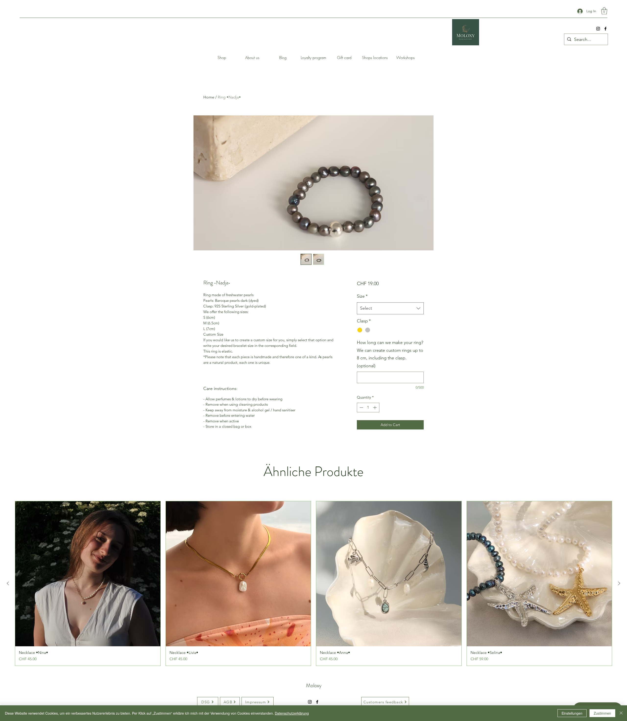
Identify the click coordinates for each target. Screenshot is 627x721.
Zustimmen (602, 713)
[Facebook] (605, 28)
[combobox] (390, 308)
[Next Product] (619, 583)
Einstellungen (572, 713)
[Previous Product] (8, 583)
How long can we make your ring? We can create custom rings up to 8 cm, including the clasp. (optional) (390, 354)
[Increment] (375, 407)
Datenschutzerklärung (292, 713)
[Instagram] (598, 28)
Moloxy (314, 685)
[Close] (621, 713)
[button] (604, 10)
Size (362, 296)
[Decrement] (361, 407)
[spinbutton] (368, 407)
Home (208, 97)
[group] (313, 583)
